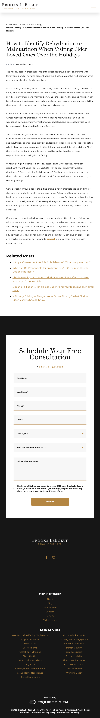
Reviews (50, 616)
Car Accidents (30, 648)
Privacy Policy (39, 491)
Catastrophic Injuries (30, 652)
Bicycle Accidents (30, 639)
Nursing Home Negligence (74, 639)
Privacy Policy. (49, 712)
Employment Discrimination (30, 668)
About (50, 599)
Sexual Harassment (74, 664)
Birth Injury (30, 643)
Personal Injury (74, 648)
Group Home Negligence (30, 673)
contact (51, 239)
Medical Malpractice (30, 677)
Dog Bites (30, 664)
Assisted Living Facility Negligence (30, 635)
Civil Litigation (30, 656)
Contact (50, 611)
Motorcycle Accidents (74, 635)
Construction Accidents (30, 660)
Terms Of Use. (63, 712)
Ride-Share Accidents (74, 660)
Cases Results (50, 607)
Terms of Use (56, 491)
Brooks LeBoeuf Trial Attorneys (20, 24)
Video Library (50, 620)
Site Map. (75, 712)
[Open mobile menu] (94, 6)
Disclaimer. (36, 712)
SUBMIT (50, 501)
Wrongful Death (73, 673)
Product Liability (73, 656)
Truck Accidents (73, 668)
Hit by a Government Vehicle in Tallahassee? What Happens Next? (51, 262)
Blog (38, 24)
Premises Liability (74, 652)
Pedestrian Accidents (74, 643)
